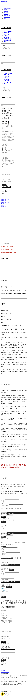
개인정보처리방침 (5, 672)
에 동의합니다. (11, 508)
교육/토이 (6, 14)
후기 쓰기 (3, 521)
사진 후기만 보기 (7, 518)
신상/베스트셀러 (7, 8)
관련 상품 (3, 206)
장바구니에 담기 (5, 643)
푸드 (5, 18)
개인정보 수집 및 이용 (7, 508)
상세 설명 (3, 200)
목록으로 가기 (4, 569)
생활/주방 (6, 9)
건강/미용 (6, 11)
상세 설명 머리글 (5, 199)
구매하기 (3, 596)
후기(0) (2, 203)
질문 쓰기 (3, 546)
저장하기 (3, 516)
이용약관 (3, 670)
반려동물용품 (7, 17)
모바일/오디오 (7, 15)
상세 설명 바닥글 (5, 202)
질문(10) (3, 205)
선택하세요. (5, 157)
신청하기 (3, 659)
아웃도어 (6, 12)
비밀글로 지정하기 (6, 568)
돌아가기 (3, 586)
